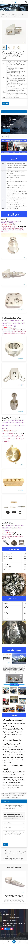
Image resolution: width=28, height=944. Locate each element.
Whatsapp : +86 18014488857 (10, 920)
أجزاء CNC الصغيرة (12, 793)
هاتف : (9, 915)
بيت (2, 13)
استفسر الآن (6, 103)
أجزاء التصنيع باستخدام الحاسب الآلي (18, 795)
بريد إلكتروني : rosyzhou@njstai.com (11, 918)
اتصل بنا (6, 130)
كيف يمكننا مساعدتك (10, 119)
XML (3, 936)
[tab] (5, 136)
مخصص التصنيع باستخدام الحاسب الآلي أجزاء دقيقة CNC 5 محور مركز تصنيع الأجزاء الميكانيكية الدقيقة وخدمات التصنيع (13, 816)
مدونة (6, 936)
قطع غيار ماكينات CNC (22, 793)
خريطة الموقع (11, 936)
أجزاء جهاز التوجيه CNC (6, 795)
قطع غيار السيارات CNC (16, 797)
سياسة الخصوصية (10, 937)
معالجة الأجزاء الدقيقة (9, 13)
